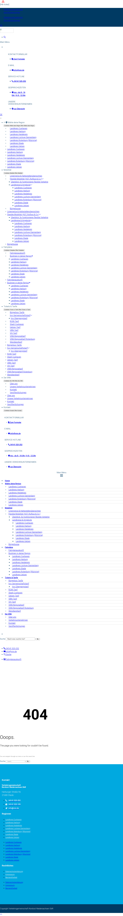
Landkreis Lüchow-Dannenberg (23, 137)
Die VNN (8, 614)
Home (7, 481)
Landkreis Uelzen (17, 146)
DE (1, 25)
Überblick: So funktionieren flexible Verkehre (29, 182)
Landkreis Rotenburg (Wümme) (23, 140)
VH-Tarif (13, 333)
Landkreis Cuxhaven (18, 128)
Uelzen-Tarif (15, 327)
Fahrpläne (9, 547)
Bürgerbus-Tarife (17, 312)
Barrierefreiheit (11, 877)
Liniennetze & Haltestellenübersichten (26, 176)
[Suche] (37, 639)
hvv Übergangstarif (19, 318)
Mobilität (8, 508)
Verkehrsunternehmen (13, 9)
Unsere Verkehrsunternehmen (23, 386)
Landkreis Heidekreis (19, 134)
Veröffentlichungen (12, 12)
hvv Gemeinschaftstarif (20, 315)
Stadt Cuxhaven (17, 324)
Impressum (10, 874)
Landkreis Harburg (18, 131)
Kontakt (13, 389)
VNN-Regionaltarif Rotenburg (22, 339)
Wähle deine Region (13, 484)
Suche (2, 639)
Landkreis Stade (17, 143)
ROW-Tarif (14, 321)
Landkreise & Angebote (20, 185)
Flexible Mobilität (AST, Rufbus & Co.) (26, 179)
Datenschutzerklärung (14, 871)
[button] (61, 42)
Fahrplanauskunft (17, 253)
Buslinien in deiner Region (21, 256)
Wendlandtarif (16, 342)
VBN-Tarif (14, 330)
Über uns (14, 383)
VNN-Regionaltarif (18, 336)
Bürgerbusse (15, 208)
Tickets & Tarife (11, 578)
